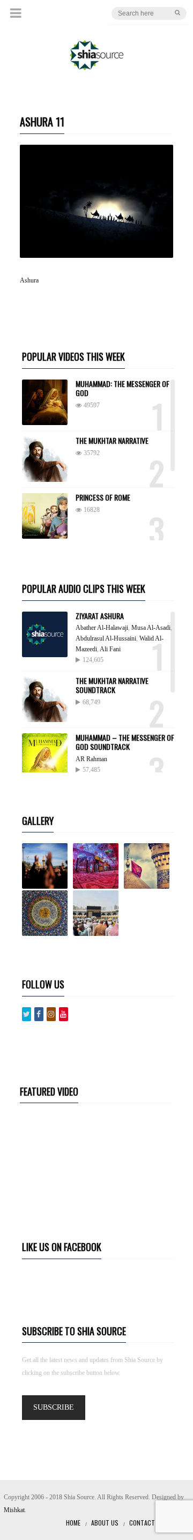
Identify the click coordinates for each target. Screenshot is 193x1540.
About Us (104, 1522)
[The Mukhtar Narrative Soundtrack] (45, 699)
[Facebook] (38, 1014)
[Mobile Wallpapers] (97, 866)
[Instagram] (51, 1014)
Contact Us (146, 1522)
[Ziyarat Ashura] (45, 634)
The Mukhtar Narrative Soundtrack (112, 685)
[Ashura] (46, 866)
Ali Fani (110, 649)
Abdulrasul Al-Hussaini (106, 638)
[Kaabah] (97, 913)
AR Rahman (91, 759)
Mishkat (14, 1510)
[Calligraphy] (46, 913)
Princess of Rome (103, 497)
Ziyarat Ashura (100, 615)
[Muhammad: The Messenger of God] (45, 402)
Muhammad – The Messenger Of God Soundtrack (125, 742)
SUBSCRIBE (53, 1407)
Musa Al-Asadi (150, 627)
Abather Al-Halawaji (102, 627)
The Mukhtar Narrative (112, 440)
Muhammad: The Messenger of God (122, 388)
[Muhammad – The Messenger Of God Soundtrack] (45, 756)
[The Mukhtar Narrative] (45, 459)
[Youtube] (63, 1014)
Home (73, 1522)
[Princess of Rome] (45, 516)
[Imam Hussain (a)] (148, 866)
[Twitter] (26, 1014)
